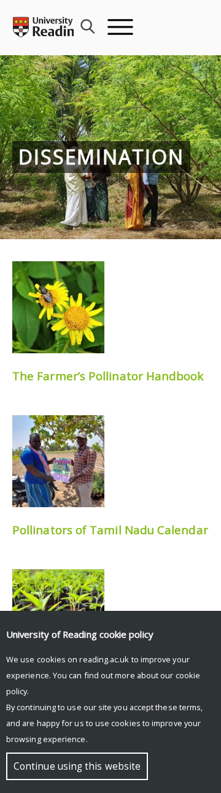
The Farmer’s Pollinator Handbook (108, 375)
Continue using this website (77, 766)
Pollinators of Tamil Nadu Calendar (110, 529)
